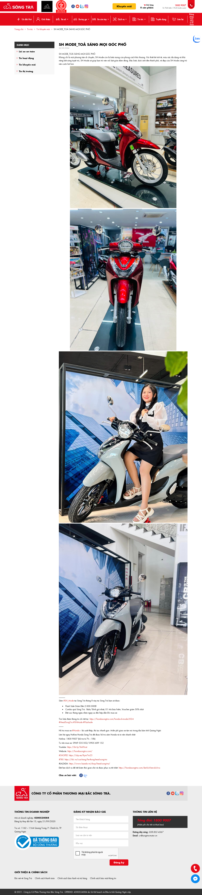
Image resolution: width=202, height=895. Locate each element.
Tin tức (30, 29)
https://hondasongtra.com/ (79, 751)
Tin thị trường (26, 71)
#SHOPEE (63, 755)
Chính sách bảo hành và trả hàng (72, 878)
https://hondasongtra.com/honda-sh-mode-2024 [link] (112, 718)
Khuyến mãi (124, 6)
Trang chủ (18, 29)
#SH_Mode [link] (68, 700)
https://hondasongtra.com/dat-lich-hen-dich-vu (139, 767)
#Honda (76, 730)
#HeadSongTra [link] (66, 722)
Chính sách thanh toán (45, 878)
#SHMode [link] (78, 722)
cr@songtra (144, 835)
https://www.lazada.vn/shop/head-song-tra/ (89, 763)
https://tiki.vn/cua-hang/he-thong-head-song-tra (86, 759)
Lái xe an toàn (27, 51)
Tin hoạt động (26, 57)
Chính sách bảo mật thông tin (103, 878)
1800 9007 (180, 5)
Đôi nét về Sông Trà (23, 878)
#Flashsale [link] (88, 722)
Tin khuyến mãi (43, 29)
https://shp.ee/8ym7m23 (80, 755)
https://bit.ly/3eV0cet (77, 746)
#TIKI (61, 759)
